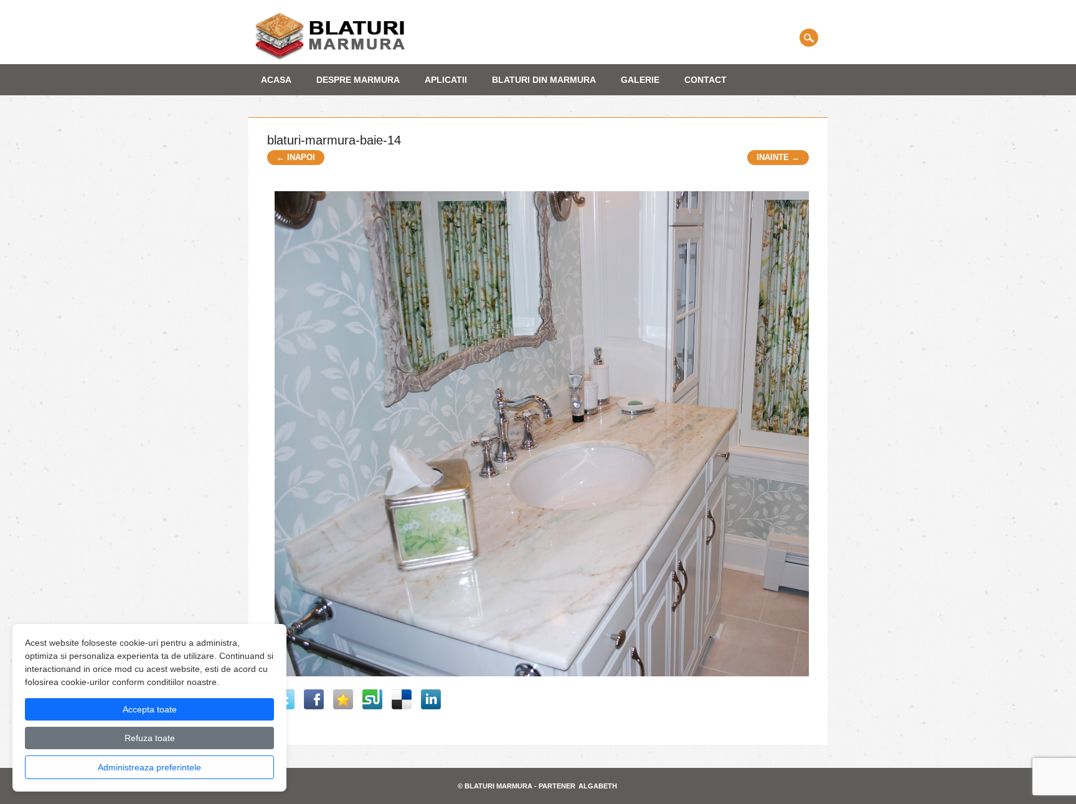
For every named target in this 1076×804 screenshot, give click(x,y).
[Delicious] (402, 699)
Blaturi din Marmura (544, 80)
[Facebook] (314, 699)
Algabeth (597, 786)
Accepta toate (150, 709)
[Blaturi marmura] (330, 57)
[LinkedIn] (431, 699)
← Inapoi (295, 157)
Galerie (640, 80)
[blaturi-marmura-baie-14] (545, 681)
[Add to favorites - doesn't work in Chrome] (343, 699)
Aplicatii (446, 80)
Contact (705, 80)
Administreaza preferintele (149, 767)
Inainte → (778, 157)
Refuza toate (150, 738)
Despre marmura (358, 80)
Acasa (276, 80)
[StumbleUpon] (372, 699)
